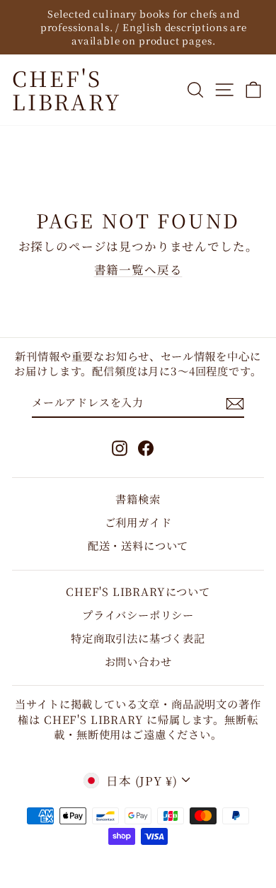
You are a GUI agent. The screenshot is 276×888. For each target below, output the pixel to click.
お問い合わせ (138, 661)
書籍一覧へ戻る (138, 269)
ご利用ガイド (138, 522)
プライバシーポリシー (138, 614)
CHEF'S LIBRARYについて (138, 591)
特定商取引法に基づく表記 (138, 637)
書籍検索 (137, 498)
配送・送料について (138, 545)
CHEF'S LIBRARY (67, 89)
